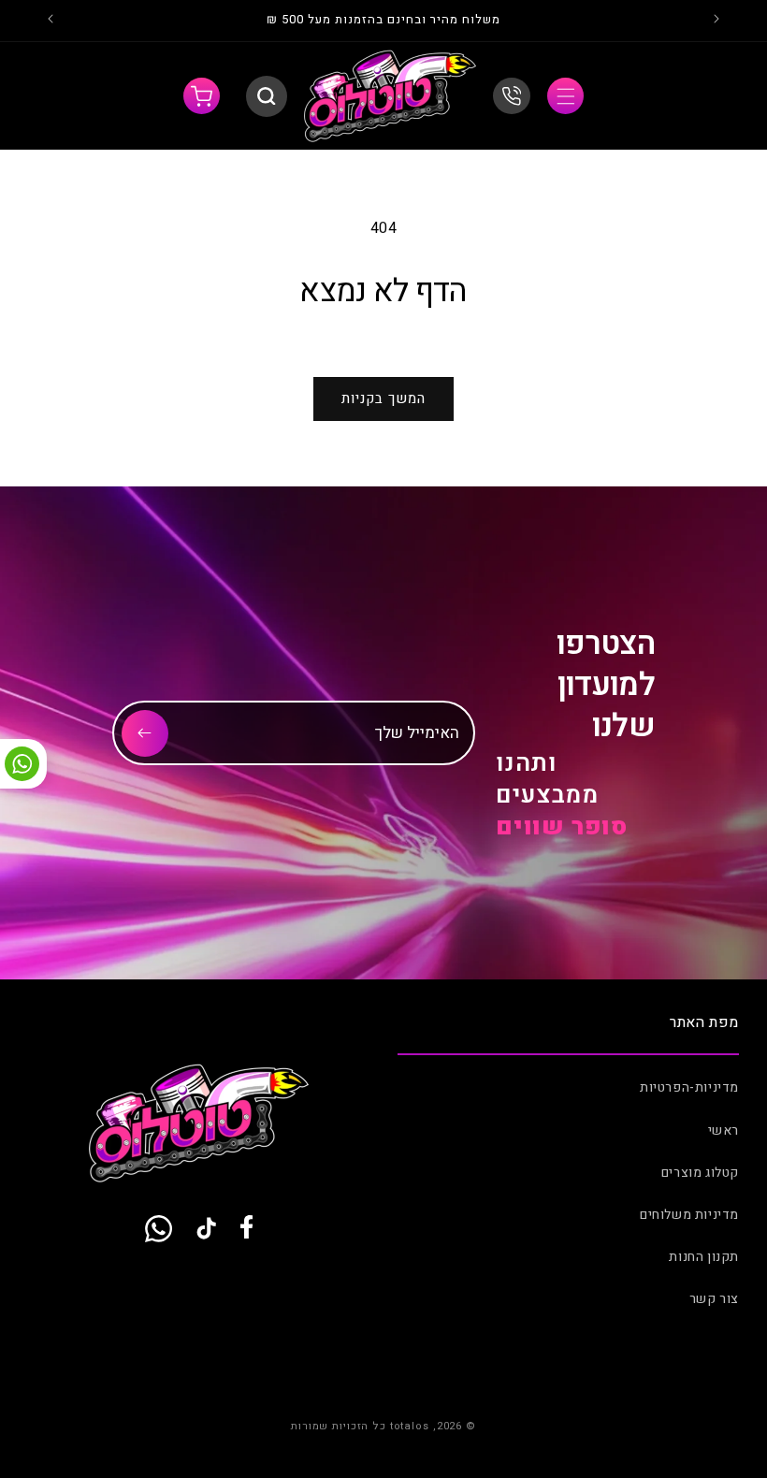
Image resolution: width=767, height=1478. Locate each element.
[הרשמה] (145, 733)
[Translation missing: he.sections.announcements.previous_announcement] (716, 20)
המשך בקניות (383, 398)
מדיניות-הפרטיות (689, 1087)
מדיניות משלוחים (689, 1214)
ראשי (723, 1130)
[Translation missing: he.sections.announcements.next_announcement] (50, 20)
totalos (409, 1426)
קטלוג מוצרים (700, 1172)
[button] (565, 96)
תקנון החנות (704, 1257)
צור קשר (714, 1299)
